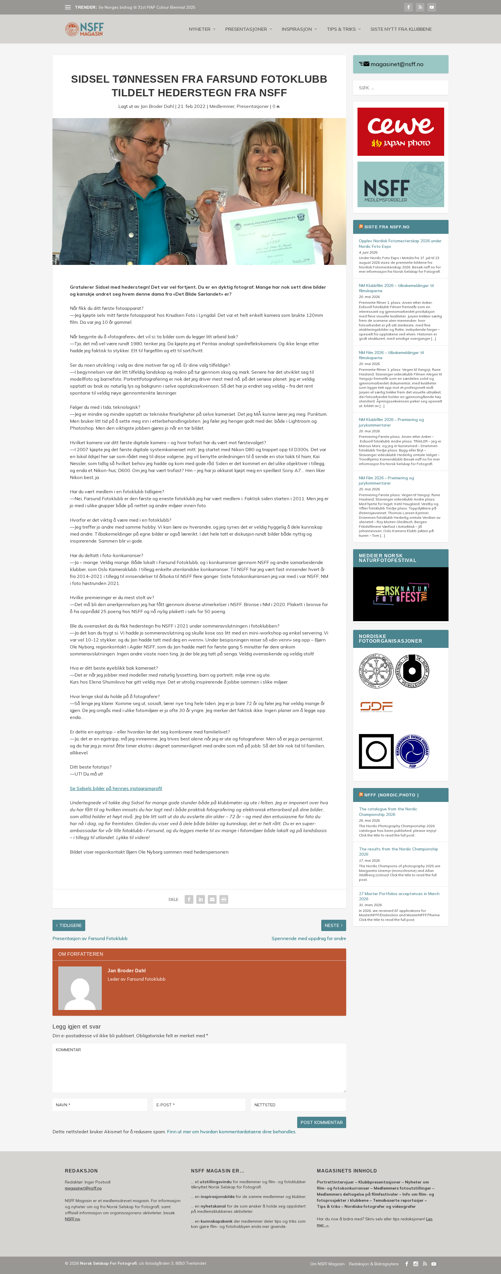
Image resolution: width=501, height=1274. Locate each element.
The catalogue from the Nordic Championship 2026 (388, 811)
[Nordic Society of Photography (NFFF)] (376, 687)
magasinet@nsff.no (397, 64)
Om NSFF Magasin (327, 1263)
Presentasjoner (246, 29)
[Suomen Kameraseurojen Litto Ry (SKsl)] (376, 767)
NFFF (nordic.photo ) (391, 795)
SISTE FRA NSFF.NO (387, 227)
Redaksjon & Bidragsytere (374, 1263)
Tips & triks (341, 29)
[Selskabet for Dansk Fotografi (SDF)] (376, 723)
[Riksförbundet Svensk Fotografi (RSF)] (412, 767)
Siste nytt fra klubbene (401, 29)
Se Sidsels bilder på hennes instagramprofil (116, 788)
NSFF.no (72, 1218)
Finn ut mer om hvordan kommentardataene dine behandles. (231, 1131)
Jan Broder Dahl (157, 106)
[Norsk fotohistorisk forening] (412, 687)
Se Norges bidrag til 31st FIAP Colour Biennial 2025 (147, 7)
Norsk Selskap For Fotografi (108, 1263)
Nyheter (199, 29)
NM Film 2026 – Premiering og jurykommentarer (386, 480)
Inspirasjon (297, 29)
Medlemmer (222, 106)
